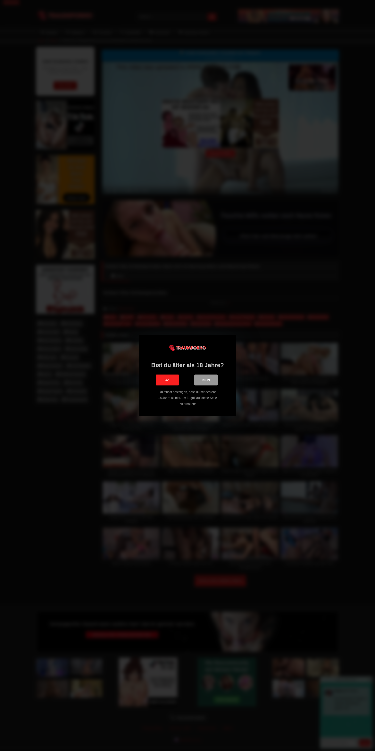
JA (167, 380)
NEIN (206, 380)
